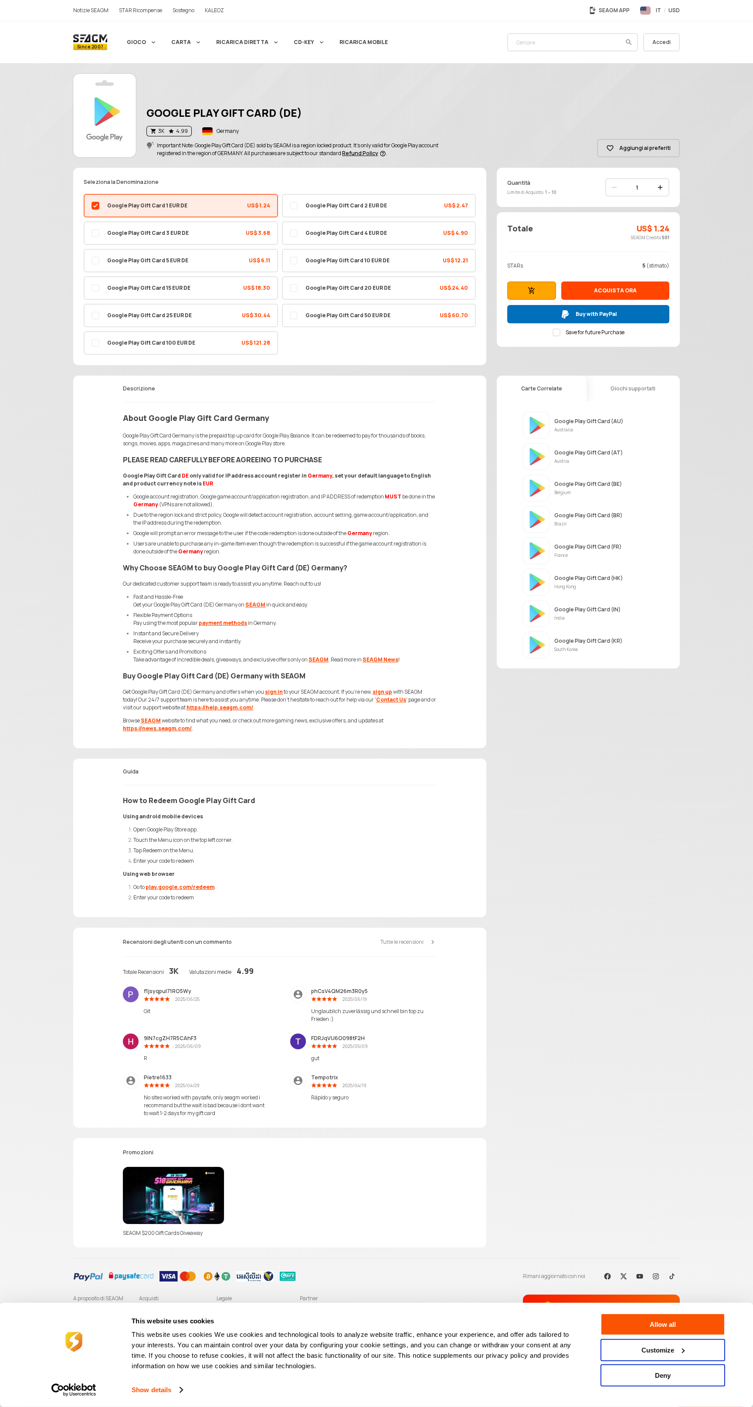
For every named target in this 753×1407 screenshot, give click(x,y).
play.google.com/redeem (180, 887)
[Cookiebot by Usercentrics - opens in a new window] (74, 1390)
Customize (657, 1349)
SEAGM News (380, 659)
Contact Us (391, 699)
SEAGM (255, 604)
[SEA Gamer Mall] (90, 42)
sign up (382, 691)
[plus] (660, 187)
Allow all (663, 1324)
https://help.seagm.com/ (220, 707)
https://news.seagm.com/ (157, 728)
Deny (663, 1375)
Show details (151, 1389)
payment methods (223, 623)
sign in (274, 691)
